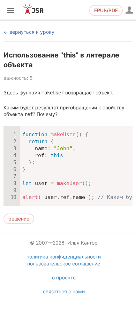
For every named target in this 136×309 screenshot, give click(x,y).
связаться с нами (64, 291)
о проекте (64, 277)
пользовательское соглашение (63, 263)
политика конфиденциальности (64, 257)
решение (18, 219)
